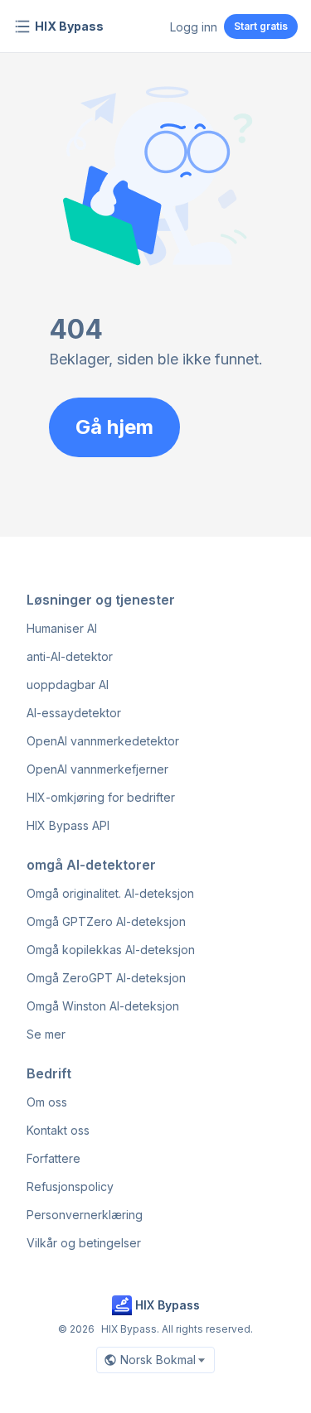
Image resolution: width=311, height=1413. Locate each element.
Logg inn (193, 27)
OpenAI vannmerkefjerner (97, 769)
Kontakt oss (58, 1130)
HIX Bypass (69, 26)
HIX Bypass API (68, 825)
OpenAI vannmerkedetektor (103, 741)
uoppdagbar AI (68, 685)
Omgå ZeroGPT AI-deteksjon (106, 978)
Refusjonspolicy (70, 1186)
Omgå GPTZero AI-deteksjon (106, 921)
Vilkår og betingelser (84, 1243)
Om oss (47, 1102)
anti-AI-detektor (70, 656)
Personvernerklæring (85, 1215)
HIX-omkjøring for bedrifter (101, 797)
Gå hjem (114, 427)
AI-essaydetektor (74, 713)
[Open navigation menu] (22, 26)
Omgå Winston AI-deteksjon (103, 1006)
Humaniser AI (62, 628)
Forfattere (53, 1158)
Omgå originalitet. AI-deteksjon (110, 893)
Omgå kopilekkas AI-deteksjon (111, 950)
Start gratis (261, 26)
